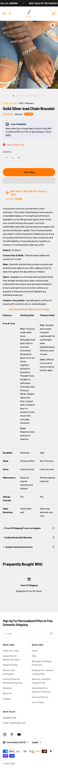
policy (8, 135)
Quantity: (7, 151)
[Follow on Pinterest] (12, 734)
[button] (29, 180)
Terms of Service (40, 697)
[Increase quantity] (18, 157)
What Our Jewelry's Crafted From (41, 681)
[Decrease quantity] (6, 157)
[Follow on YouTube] (19, 734)
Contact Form (9, 717)
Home (35, 650)
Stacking (7, 688)
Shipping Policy (10, 664)
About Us (7, 693)
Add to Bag (29, 172)
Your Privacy (38, 702)
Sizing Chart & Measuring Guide (11, 657)
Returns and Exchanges (9, 672)
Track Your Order (11, 650)
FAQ (34, 655)
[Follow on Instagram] (5, 734)
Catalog (6, 698)
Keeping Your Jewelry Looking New (42, 672)
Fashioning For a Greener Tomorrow (41, 690)
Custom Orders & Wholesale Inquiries (12, 681)
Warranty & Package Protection (42, 663)
